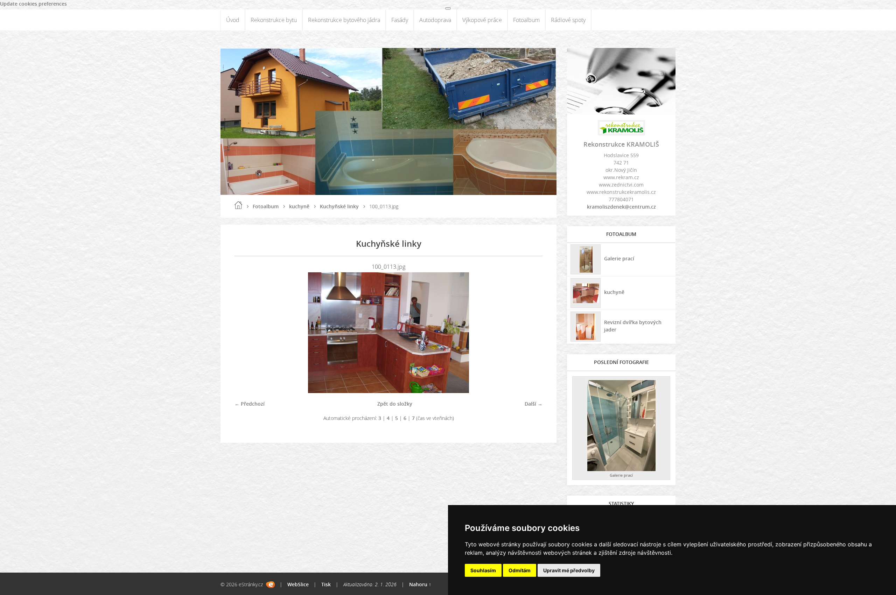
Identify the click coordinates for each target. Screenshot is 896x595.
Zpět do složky (394, 403)
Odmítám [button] (520, 570)
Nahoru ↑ (420, 584)
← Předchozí (249, 403)
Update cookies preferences (33, 3)
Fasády (399, 20)
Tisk (326, 584)
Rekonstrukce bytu (274, 20)
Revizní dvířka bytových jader (633, 326)
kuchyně (299, 206)
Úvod (232, 20)
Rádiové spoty (568, 20)
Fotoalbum (526, 20)
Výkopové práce (482, 20)
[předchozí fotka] (246, 332)
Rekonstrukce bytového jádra (344, 20)
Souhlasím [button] (483, 570)
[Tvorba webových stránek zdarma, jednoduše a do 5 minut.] (270, 584)
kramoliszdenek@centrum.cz (621, 206)
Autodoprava (435, 20)
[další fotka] (531, 332)
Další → (533, 403)
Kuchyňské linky (339, 206)
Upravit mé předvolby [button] (569, 570)
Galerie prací (619, 258)
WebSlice (298, 584)
